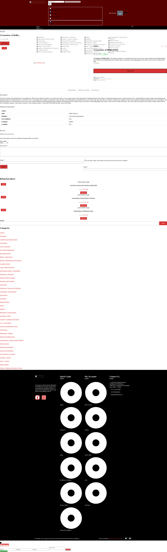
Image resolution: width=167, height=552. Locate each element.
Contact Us (40, 30)
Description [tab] (72, 90)
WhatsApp (4, 551)
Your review (4, 145)
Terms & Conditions (42, 59)
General (101, 78)
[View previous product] (162, 46)
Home (38, 27)
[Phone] (24, 549)
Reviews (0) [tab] (95, 90)
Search (2, 220)
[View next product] (165, 46)
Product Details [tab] (84, 90)
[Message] (57, 549)
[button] (113, 13)
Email (86, 167)
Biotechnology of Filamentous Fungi (83, 211)
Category (39, 33)
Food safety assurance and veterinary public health (83, 185)
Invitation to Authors (43, 31)
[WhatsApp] (1, 551)
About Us (39, 28)
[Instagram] (44, 397)
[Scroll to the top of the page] (0, 541)
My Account (112, 13)
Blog (37, 61)
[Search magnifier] (49, 4)
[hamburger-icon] (132, 26)
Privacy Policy (41, 58)
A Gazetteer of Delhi (101, 80)
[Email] (41, 549)
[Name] (8, 549)
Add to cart (4, 43)
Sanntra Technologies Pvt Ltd (115, 538)
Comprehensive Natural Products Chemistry (83, 198)
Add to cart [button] (83, 192)
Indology (110, 78)
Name (2, 160)
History (105, 78)
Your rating (3, 141)
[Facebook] (37, 397)
